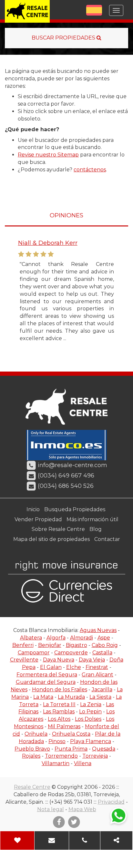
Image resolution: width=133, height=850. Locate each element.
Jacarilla (102, 689)
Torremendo (61, 756)
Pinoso (57, 741)
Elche (73, 667)
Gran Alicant (97, 675)
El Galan (51, 667)
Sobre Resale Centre (58, 529)
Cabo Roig (105, 645)
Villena (82, 763)
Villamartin (55, 763)
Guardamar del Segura (46, 682)
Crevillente (24, 660)
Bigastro (76, 645)
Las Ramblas (59, 711)
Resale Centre (32, 787)
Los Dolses (88, 719)
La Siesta (100, 697)
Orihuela (36, 734)
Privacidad (111, 802)
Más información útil (92, 519)
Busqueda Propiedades (74, 509)
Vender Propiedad (38, 519)
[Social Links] (116, 840)
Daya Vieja (92, 660)
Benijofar (49, 645)
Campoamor (34, 652)
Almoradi (81, 638)
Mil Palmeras (64, 726)
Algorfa (56, 638)
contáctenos (90, 170)
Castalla (102, 652)
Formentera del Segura (46, 675)
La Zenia (90, 704)
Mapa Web (82, 809)
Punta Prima (71, 749)
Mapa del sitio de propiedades (51, 539)
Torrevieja (95, 756)
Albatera (31, 638)
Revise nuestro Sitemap (48, 155)
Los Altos (59, 719)
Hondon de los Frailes (59, 689)
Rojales (31, 756)
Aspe (103, 638)
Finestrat (97, 667)
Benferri (23, 645)
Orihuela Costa (71, 734)
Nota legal (50, 809)
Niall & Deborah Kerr (47, 243)
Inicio (33, 509)
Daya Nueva (58, 660)
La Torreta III (59, 704)
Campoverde (71, 652)
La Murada (71, 697)
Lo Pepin (90, 711)
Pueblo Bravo (32, 749)
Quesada (103, 749)
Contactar (107, 539)
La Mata (43, 697)
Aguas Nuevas (98, 630)
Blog (95, 529)
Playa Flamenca (90, 741)
